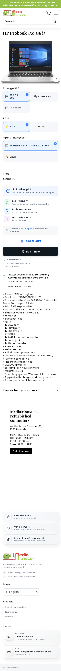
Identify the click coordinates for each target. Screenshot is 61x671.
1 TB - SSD (15, 107)
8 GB (12, 126)
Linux (13, 156)
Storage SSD (11, 88)
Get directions (21, 451)
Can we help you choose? (21, 390)
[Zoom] (56, 79)
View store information (19, 286)
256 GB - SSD (15, 97)
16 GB (41, 126)
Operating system (15, 137)
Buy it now (33, 251)
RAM (5, 118)
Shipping (29, 228)
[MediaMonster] (18, 556)
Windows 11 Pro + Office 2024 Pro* (29, 145)
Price (6, 173)
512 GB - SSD (45, 96)
